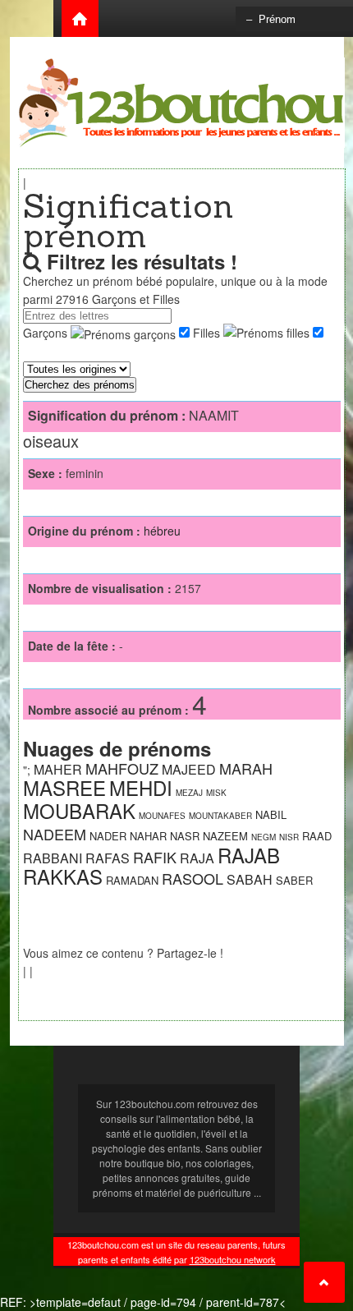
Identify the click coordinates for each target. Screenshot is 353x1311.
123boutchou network (233, 1259)
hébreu (162, 530)
